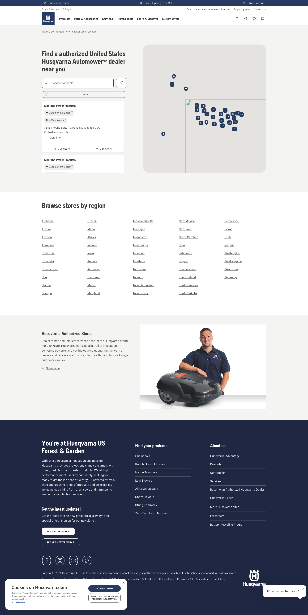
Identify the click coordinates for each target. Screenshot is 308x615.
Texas (228, 229)
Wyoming (230, 277)
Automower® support (219, 9)
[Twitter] (87, 560)
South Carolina (188, 285)
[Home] (48, 18)
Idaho (91, 229)
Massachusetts (143, 221)
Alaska (46, 229)
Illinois (91, 237)
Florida (46, 285)
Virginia (229, 245)
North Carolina (188, 237)
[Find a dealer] (246, 19)
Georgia (47, 293)
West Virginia (233, 261)
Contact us (260, 9)
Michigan (139, 229)
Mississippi (140, 245)
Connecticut (50, 269)
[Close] (123, 582)
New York (185, 229)
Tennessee (231, 221)
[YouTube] (73, 560)
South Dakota (188, 293)
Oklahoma (185, 253)
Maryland (93, 293)
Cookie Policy (18, 602)
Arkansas (48, 245)
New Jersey (141, 293)
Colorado (48, 261)
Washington (232, 253)
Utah (227, 237)
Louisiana (93, 277)
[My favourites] (254, 19)
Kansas (92, 261)
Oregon (183, 261)
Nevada (138, 277)
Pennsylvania (187, 269)
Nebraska (139, 269)
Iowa (90, 253)
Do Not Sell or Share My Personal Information (104, 597)
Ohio (182, 245)
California (48, 253)
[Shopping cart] (262, 19)
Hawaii (92, 221)
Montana (139, 261)
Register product (243, 9)
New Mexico (187, 221)
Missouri (139, 253)
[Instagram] (60, 560)
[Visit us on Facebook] (46, 560)
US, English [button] (66, 9)
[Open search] (237, 19)
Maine (91, 285)
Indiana (92, 245)
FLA (44, 277)
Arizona (47, 237)
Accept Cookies (104, 588)
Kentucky (93, 269)
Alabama (48, 221)
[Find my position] (121, 83)
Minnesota (140, 237)
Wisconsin (231, 269)
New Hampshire (143, 285)
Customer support (196, 9)
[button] (64, 18)
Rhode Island (187, 277)
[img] (59, 113)
